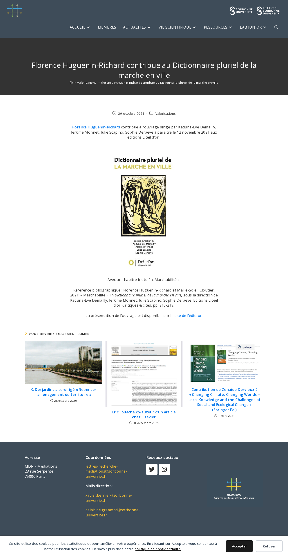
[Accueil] (71, 83)
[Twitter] (152, 469)
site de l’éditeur (188, 315)
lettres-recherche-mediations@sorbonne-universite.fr (106, 471)
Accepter (239, 546)
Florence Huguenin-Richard (96, 127)
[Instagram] (164, 469)
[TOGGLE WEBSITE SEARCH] (276, 27)
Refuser (269, 546)
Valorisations (165, 113)
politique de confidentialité (158, 549)
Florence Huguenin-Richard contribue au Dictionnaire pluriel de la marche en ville (159, 83)
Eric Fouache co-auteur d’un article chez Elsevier (144, 414)
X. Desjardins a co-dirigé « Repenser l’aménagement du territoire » (63, 392)
